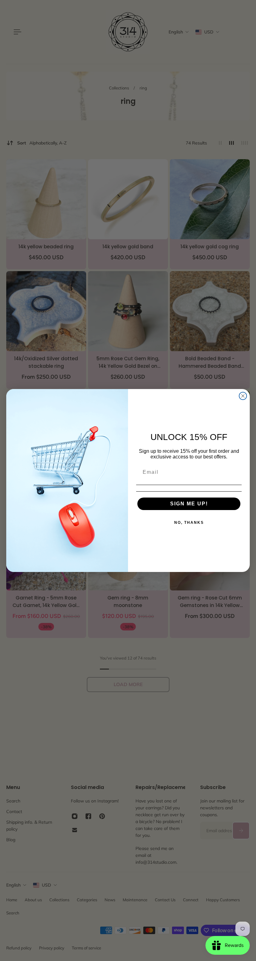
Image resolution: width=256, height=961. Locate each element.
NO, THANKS (189, 522)
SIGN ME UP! (189, 503)
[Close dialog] (243, 396)
